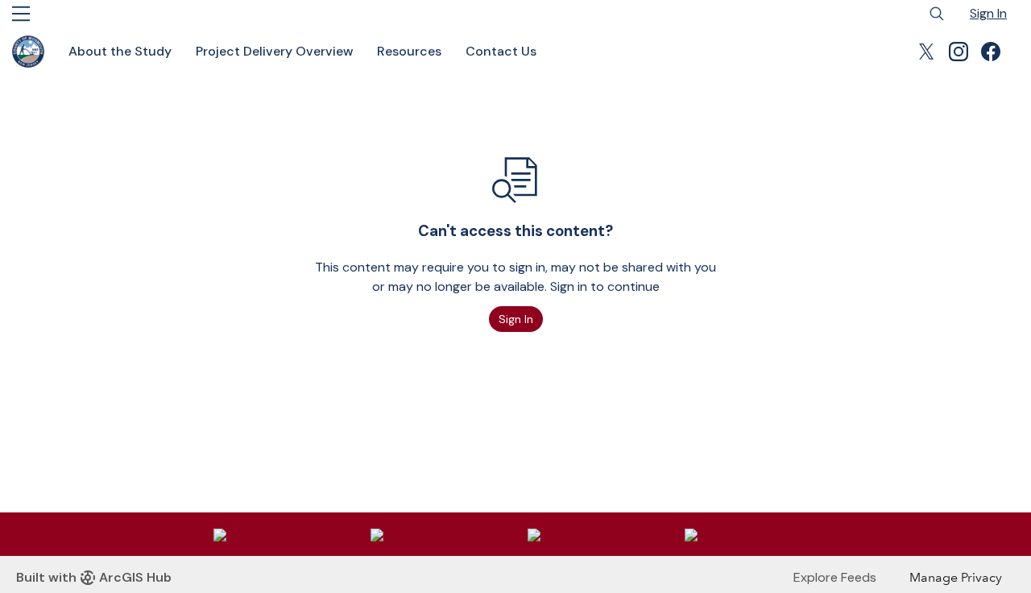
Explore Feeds (834, 577)
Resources (409, 51)
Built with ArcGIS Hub (94, 577)
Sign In (988, 13)
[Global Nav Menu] (20, 13)
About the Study (120, 51)
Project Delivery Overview (274, 51)
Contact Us (501, 51)
